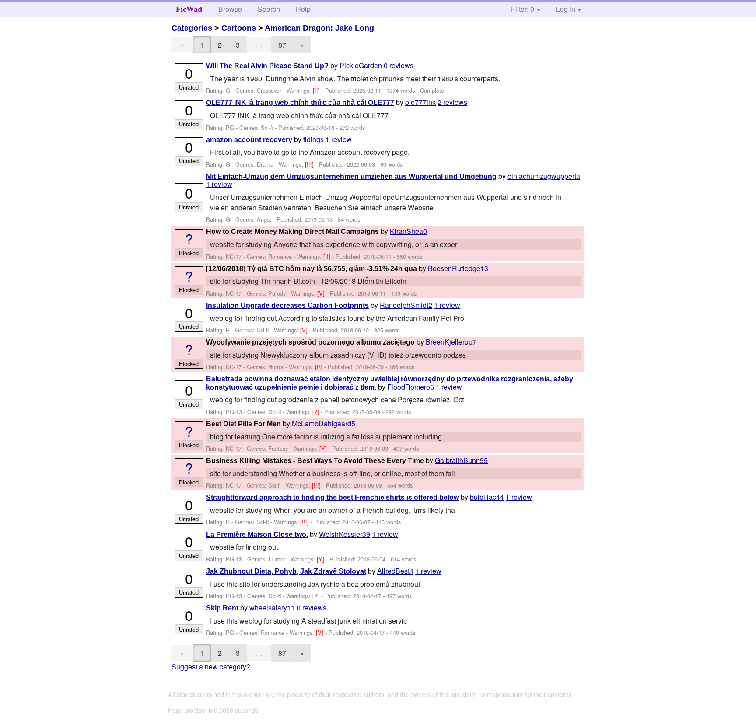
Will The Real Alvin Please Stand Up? (267, 66)
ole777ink (420, 102)
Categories (192, 28)
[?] (316, 412)
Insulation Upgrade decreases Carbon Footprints (287, 305)
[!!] (317, 90)
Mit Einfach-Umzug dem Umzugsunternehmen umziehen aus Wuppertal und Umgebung (351, 176)
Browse (230, 9)
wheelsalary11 (272, 608)
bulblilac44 (487, 497)
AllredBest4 (395, 571)
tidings (313, 139)
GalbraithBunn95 (461, 460)
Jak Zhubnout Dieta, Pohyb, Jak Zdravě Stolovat (286, 571)
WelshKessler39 (344, 534)
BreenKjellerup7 (451, 342)
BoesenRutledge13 (458, 268)
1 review (339, 139)
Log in (565, 9)
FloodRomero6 (410, 387)
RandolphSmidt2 (406, 305)
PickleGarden (361, 65)
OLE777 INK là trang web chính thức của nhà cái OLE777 (300, 102)
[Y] (324, 448)
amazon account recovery (249, 139)
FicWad (189, 9)
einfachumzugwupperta (544, 176)
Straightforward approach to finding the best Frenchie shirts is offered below (332, 497)
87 (282, 45)
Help (303, 9)
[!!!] (310, 164)
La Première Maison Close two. (257, 534)
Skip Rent (222, 608)
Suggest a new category (209, 667)
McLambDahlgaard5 (323, 423)
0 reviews (398, 65)
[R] (319, 366)
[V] (321, 293)
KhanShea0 (408, 231)
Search (269, 9)
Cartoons (238, 28)
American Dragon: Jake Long (319, 28)
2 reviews (452, 102)
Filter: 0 (522, 9)
